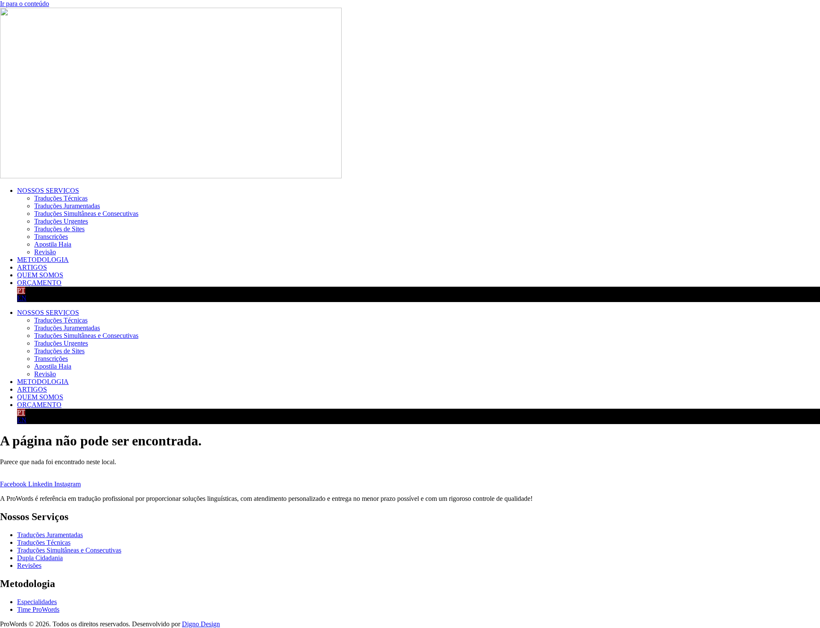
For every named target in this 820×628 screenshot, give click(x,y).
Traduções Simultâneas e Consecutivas (86, 213)
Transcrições (51, 236)
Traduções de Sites (59, 229)
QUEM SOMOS (40, 275)
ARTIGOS (32, 267)
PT (21, 290)
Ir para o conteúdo (24, 3)
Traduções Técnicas (61, 198)
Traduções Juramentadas (67, 205)
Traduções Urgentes (61, 221)
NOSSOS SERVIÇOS (48, 190)
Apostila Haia (52, 244)
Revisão (45, 252)
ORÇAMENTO (39, 282)
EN (21, 298)
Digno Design (201, 624)
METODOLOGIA (43, 259)
